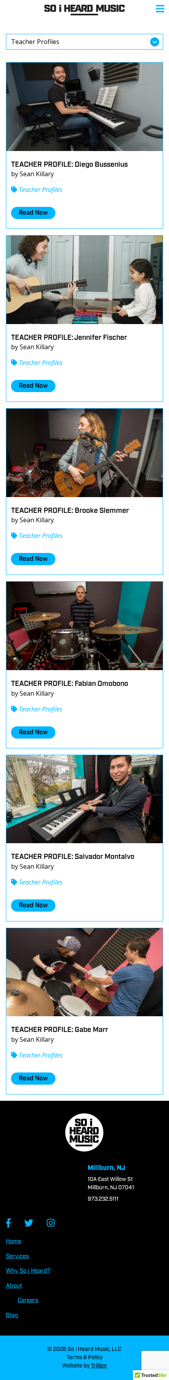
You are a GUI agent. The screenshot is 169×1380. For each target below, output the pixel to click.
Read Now (33, 213)
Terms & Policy (84, 1357)
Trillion (99, 1365)
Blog (12, 1315)
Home (13, 1242)
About (14, 1286)
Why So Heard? (28, 1271)
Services (17, 1256)
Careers (28, 1300)
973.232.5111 (103, 1199)
